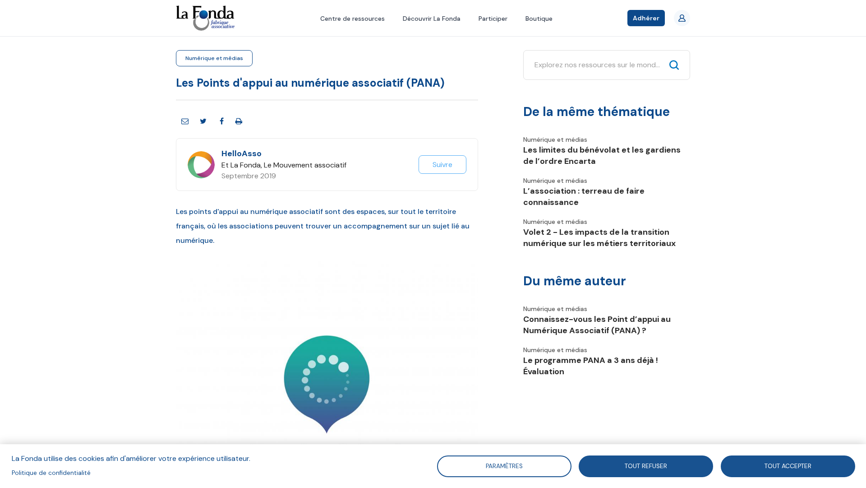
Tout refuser (646, 465)
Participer (493, 18)
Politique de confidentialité (51, 473)
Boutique (539, 18)
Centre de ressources (352, 18)
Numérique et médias (214, 58)
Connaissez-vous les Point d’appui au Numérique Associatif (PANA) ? (597, 325)
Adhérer (646, 18)
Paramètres (503, 465)
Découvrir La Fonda (432, 18)
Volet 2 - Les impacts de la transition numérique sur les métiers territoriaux (599, 238)
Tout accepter (788, 465)
